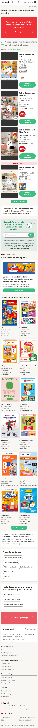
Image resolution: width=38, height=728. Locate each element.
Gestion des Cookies (25, 720)
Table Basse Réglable (11, 562)
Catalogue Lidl (5, 664)
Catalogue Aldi (5, 683)
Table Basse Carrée (10, 567)
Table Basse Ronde (26, 567)
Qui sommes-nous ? (7, 650)
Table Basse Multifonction (13, 557)
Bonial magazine (6, 653)
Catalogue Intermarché (8, 680)
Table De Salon (7, 636)
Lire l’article (19, 290)
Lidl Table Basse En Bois (12, 600)
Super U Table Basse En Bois (13, 604)
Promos (11, 634)
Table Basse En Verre (11, 572)
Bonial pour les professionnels (10, 694)
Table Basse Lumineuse (12, 577)
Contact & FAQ (5, 691)
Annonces (32, 6)
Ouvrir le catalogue (27, 85)
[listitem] (10, 318)
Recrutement (5, 696)
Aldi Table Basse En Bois (12, 595)
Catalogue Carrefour (7, 669)
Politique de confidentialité (27, 717)
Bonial (4, 634)
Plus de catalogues (19, 201)
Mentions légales (6, 717)
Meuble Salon (28, 634)
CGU (2, 720)
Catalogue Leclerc (6, 666)
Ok (31, 235)
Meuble (19, 634)
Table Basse (16, 49)
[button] (19, 70)
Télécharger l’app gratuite (9, 655)
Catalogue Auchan (6, 677)
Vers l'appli (19, 32)
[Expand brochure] (9, 70)
